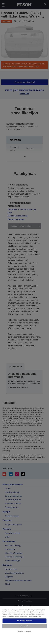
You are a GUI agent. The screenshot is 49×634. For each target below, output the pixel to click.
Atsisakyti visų (25, 626)
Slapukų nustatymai (24, 631)
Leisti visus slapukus (24, 620)
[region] (24, 620)
